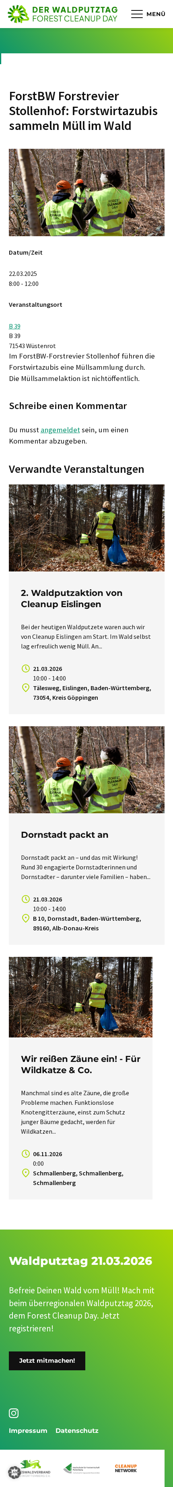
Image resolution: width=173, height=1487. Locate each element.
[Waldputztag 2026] (62, 14)
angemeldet (60, 429)
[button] (14, 1472)
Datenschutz (77, 1430)
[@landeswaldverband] (15, 1413)
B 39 (15, 326)
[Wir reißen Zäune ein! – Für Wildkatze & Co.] (80, 997)
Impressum (28, 1430)
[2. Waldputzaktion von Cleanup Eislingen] (87, 528)
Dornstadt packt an (65, 834)
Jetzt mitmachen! (47, 1360)
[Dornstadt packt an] (87, 770)
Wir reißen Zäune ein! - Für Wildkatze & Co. (80, 1064)
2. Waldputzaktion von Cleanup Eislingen (72, 598)
